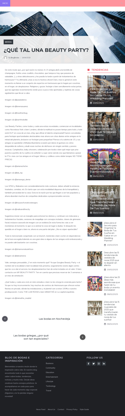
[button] (121, 3)
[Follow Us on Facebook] (88, 364)
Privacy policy (72, 409)
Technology (51, 386)
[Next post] (82, 337)
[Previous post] (5, 318)
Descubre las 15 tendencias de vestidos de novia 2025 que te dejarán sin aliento (103, 129)
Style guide (84, 409)
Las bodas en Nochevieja (54, 318)
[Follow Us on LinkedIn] (104, 364)
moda (8, 42)
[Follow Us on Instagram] (99, 364)
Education (50, 372)
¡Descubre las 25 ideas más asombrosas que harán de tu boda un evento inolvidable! (103, 165)
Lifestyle (49, 381)
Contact (61, 409)
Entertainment (52, 377)
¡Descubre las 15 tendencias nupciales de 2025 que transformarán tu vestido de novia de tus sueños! (111, 311)
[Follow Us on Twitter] (94, 364)
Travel (48, 390)
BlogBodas (15, 58)
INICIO (5, 3)
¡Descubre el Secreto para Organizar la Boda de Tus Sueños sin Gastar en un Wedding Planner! (103, 92)
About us (51, 409)
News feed (40, 409)
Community (50, 368)
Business (49, 363)
